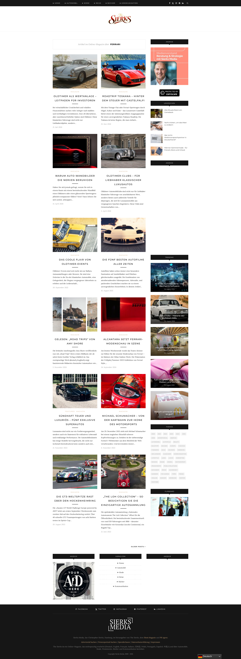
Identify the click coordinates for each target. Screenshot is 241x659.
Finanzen (155, 450)
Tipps (174, 474)
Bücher (164, 446)
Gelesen (171, 450)
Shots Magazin (150, 637)
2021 (159, 434)
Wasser (163, 478)
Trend (181, 474)
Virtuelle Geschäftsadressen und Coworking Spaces (169, 348)
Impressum (155, 642)
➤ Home (56, 3)
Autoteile (167, 442)
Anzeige (173, 438)
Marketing (180, 458)
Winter (182, 478)
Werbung (172, 478)
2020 (153, 434)
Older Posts (138, 546)
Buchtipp (155, 446)
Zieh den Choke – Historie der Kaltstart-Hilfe (169, 317)
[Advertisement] (169, 210)
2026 (153, 438)
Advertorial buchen (89, 642)
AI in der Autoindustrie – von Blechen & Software (169, 285)
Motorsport (180, 462)
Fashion (182, 446)
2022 (165, 434)
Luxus (171, 458)
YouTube (155, 482)
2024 (177, 434)
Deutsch (207, 656)
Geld (163, 450)
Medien (154, 462)
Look (164, 458)
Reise (164, 470)
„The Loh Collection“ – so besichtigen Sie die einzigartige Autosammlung (123, 500)
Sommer (155, 474)
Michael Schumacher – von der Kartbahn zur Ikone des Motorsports (123, 420)
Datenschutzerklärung (140, 642)
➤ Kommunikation (129, 3)
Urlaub (154, 478)
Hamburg (181, 450)
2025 (184, 434)
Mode (162, 462)
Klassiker (167, 454)
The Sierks (165, 474)
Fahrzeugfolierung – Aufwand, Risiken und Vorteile (169, 381)
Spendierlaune (124, 642)
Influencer (156, 454)
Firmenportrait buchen (107, 642)
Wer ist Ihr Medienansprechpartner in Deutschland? (175, 137)
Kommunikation (180, 454)
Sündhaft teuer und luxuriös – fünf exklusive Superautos (75, 420)
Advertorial (162, 438)
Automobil (156, 442)
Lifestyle (155, 458)
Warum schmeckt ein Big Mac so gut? (169, 413)
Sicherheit (173, 470)
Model (169, 462)
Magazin (75, 92)
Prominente (156, 466)
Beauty (176, 442)
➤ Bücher (110, 3)
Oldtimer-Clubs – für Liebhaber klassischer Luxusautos (123, 180)
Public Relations (170, 466)
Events (173, 446)
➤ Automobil (71, 3)
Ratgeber (155, 470)
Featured (70, 411)
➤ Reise (97, 3)
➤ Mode (85, 3)
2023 (171, 434)
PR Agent (163, 637)
